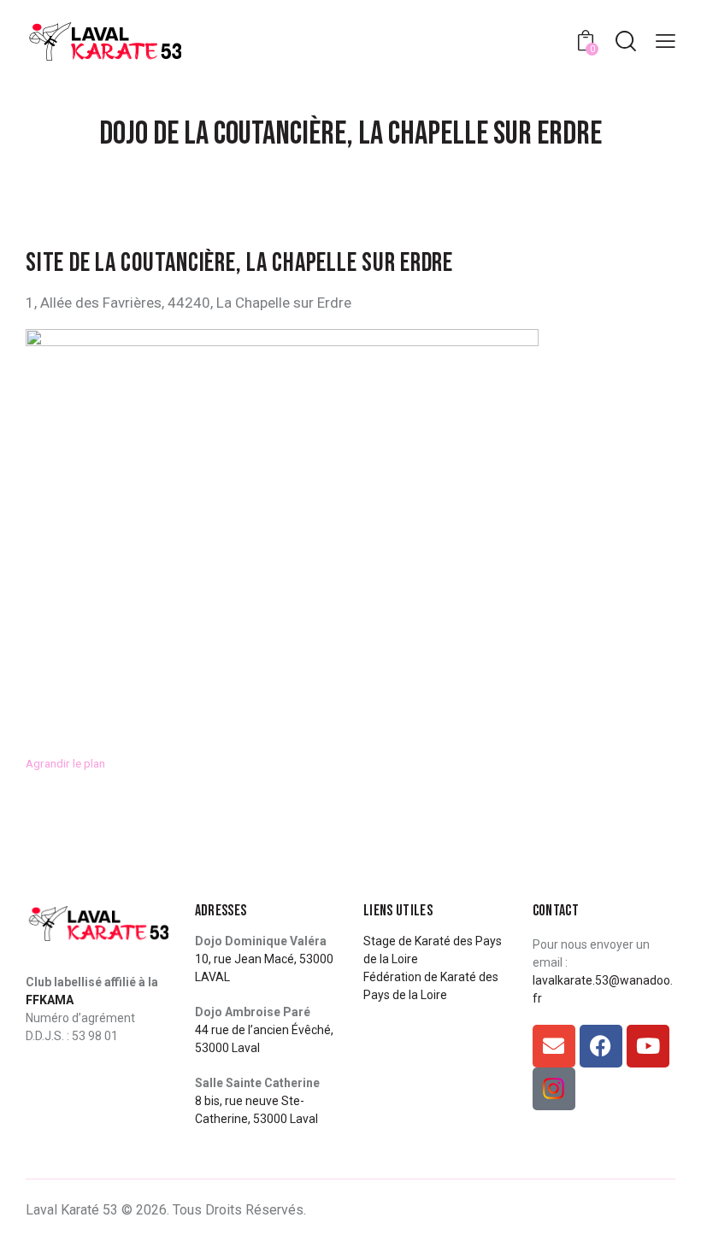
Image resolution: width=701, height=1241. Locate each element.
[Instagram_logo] (554, 1088)
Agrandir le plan (65, 763)
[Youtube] (648, 1046)
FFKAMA (50, 1000)
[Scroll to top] (669, 1209)
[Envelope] (554, 1046)
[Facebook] (601, 1046)
